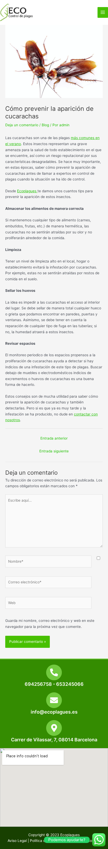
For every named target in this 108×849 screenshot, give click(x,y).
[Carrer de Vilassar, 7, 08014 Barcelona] (54, 728)
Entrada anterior (54, 438)
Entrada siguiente (54, 451)
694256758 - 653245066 (54, 684)
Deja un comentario (21, 125)
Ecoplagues (27, 191)
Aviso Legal (17, 841)
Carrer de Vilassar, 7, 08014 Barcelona (54, 739)
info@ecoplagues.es (54, 712)
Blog (45, 125)
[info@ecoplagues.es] (54, 700)
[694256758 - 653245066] (54, 672)
